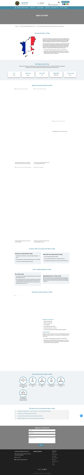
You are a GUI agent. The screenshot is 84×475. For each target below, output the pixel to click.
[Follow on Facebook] (63, 4)
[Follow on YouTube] (68, 4)
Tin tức (61, 7)
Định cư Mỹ (32, 7)
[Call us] (66, 4)
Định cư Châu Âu (25, 7)
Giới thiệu (19, 7)
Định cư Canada (40, 7)
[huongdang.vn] (17, 3)
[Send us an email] (64, 4)
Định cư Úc (54, 459)
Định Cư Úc (48, 7)
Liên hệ (65, 7)
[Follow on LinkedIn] (44, 469)
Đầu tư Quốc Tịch (54, 7)
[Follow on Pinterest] (42, 469)
